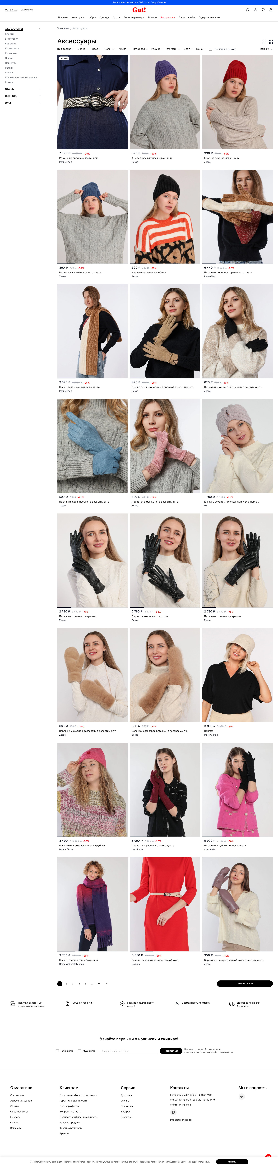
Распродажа (168, 17)
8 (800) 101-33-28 (180, 1099)
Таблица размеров (71, 1127)
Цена (199, 48)
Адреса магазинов (21, 1100)
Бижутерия (11, 38)
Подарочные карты (209, 17)
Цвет (95, 48)
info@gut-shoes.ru (181, 1119)
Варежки (10, 43)
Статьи (14, 1122)
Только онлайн (187, 17)
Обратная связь (19, 1111)
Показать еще (244, 983)
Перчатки (10, 62)
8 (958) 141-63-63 (180, 1104)
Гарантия (126, 1117)
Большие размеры (134, 17)
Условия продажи (70, 1122)
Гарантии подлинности (73, 1100)
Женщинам (11, 10)
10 (98, 983)
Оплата (125, 1100)
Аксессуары (78, 17)
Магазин (172, 48)
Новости (15, 1117)
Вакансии (15, 1127)
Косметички (12, 48)
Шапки (9, 72)
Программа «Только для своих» (78, 1095)
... (92, 983)
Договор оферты (69, 1106)
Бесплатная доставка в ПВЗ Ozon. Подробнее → (139, 2)
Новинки (63, 17)
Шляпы (9, 82)
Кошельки (11, 53)
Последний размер (225, 49)
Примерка (127, 1106)
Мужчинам (27, 10)
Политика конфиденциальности (78, 1117)
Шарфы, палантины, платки (21, 77)
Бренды (152, 17)
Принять (232, 1162)
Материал (139, 48)
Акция (122, 48)
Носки (8, 58)
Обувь (92, 17)
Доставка (126, 1095)
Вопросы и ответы (70, 1111)
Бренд (82, 48)
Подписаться (171, 1050)
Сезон (108, 48)
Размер (156, 48)
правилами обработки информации (216, 1052)
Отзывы (14, 1106)
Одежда (104, 17)
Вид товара (64, 48)
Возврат (125, 1111)
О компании (17, 1095)
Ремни (9, 67)
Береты (9, 34)
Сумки (116, 17)
